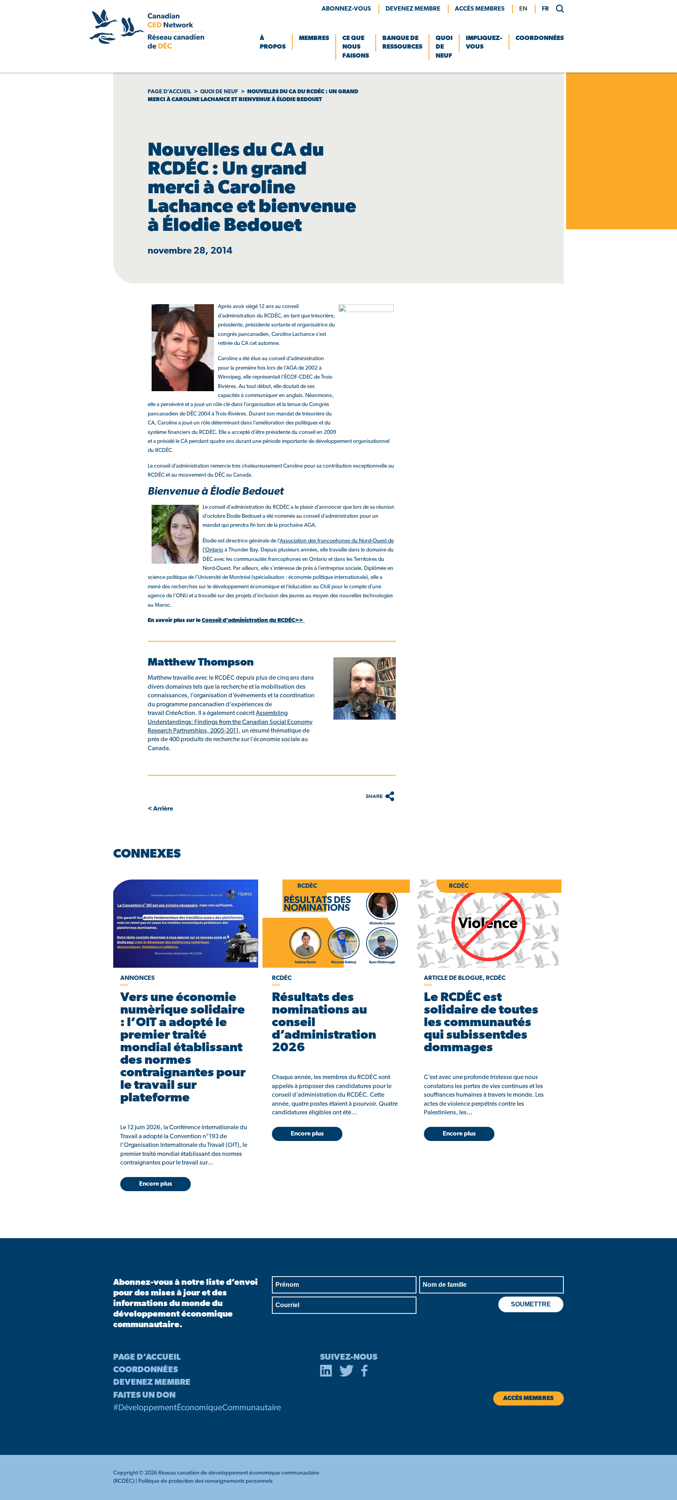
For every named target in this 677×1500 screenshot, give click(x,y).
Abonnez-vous (346, 9)
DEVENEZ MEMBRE (151, 1382)
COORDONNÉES (145, 1370)
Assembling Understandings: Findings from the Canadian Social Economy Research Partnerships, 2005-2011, (230, 722)
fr (545, 9)
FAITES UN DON (144, 1395)
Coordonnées (540, 38)
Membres (314, 38)
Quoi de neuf (444, 47)
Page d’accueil (169, 92)
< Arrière (160, 809)
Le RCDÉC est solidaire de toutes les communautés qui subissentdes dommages (481, 1023)
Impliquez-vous (484, 42)
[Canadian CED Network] (147, 47)
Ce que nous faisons (355, 47)
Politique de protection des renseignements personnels (205, 1481)
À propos (273, 42)
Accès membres (480, 9)
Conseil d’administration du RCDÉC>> (253, 621)
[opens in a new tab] (184, 924)
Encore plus (155, 1184)
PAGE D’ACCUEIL (147, 1357)
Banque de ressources (402, 42)
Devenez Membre (413, 9)
